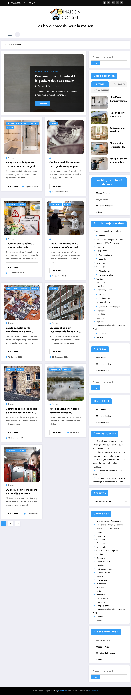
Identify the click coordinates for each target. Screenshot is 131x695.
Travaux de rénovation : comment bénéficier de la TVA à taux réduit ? (64, 245)
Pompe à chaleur (106, 274)
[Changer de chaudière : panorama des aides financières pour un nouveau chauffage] (22, 217)
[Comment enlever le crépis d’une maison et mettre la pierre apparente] (22, 383)
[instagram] (117, 2)
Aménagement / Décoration (17, 288)
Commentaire (100, 90)
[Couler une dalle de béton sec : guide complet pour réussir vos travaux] (65, 136)
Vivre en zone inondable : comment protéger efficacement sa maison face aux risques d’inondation (64, 411)
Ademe (99, 212)
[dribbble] (113, 2)
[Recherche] (17, 34)
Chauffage (11, 204)
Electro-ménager (106, 255)
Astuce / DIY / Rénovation (43, 72)
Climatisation (104, 271)
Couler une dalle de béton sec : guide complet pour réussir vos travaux (64, 164)
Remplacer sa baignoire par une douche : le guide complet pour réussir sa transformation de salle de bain (21, 164)
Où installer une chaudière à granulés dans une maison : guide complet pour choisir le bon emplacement (21, 492)
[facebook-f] (104, 2)
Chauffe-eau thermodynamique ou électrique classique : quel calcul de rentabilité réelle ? (118, 99)
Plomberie (103, 333)
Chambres (100, 262)
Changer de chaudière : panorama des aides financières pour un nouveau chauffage (20, 245)
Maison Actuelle (103, 193)
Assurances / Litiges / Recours (109, 239)
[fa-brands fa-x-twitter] (108, 2)
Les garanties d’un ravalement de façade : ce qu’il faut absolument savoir (64, 330)
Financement (55, 204)
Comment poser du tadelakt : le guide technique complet (56, 78)
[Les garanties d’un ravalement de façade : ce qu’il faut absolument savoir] (65, 302)
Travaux (55, 72)
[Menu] (9, 34)
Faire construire (103, 302)
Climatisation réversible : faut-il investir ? (118, 145)
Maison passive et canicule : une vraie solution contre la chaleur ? (118, 114)
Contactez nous (102, 370)
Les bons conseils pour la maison (64, 26)
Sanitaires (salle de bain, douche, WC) (22, 123)
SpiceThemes (93, 690)
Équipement (55, 369)
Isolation (10, 369)
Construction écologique (109, 306)
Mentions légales (103, 364)
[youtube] (121, 2)
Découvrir (100, 282)
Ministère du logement (105, 205)
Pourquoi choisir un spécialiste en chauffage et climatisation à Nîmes (118, 160)
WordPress (62, 690)
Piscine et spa (105, 298)
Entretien (100, 286)
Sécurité (102, 258)
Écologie (100, 246)
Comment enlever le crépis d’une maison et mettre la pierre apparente (21, 411)
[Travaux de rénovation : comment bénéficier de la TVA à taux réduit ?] (65, 217)
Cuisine (99, 278)
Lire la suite (42, 103)
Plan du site (101, 357)
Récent (100, 84)
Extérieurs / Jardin (104, 289)
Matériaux (100, 321)
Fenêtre (102, 235)
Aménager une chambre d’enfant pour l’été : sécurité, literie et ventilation (117, 129)
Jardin (101, 294)
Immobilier (101, 314)
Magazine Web (102, 199)
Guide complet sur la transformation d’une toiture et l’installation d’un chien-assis (22, 330)
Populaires (119, 84)
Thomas (41, 86)
